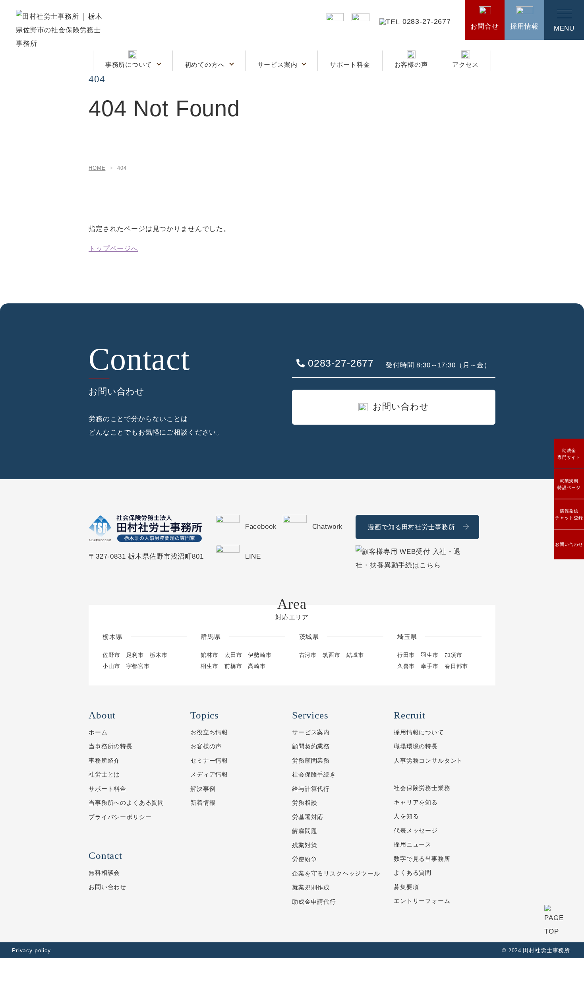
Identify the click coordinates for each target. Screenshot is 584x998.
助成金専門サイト (569, 454)
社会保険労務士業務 (422, 787)
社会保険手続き (314, 774)
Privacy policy (31, 950)
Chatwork (327, 526)
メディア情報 (209, 774)
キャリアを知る (416, 802)
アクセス (465, 64)
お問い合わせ (569, 544)
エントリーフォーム (422, 900)
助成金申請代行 (314, 901)
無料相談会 (104, 872)
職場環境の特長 (416, 746)
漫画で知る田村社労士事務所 (411, 527)
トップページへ (113, 248)
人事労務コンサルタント (428, 760)
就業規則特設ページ (569, 484)
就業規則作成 (311, 887)
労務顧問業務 (311, 760)
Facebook (261, 526)
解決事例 (202, 788)
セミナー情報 (209, 760)
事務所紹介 (104, 760)
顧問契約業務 (311, 746)
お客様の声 (411, 64)
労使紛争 (304, 859)
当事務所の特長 (111, 746)
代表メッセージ (416, 830)
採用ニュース (412, 844)
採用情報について (419, 732)
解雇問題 (304, 830)
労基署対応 (307, 817)
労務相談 (304, 802)
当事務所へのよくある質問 (126, 802)
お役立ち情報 (209, 732)
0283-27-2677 (426, 21)
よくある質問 (412, 872)
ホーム (98, 732)
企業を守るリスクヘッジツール (336, 873)
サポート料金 (350, 64)
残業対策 (304, 845)
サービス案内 (278, 64)
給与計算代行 (311, 788)
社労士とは (104, 774)
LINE (253, 556)
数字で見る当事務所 (422, 858)
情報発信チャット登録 (569, 514)
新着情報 (202, 802)
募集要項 (406, 886)
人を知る (406, 816)
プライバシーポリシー (120, 817)
